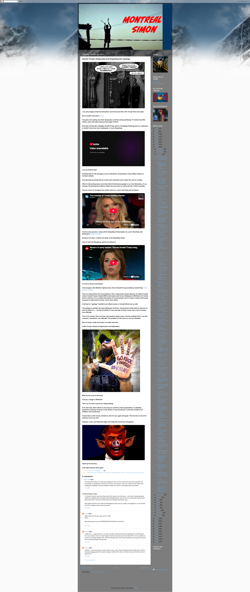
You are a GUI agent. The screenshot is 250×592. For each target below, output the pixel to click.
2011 (156, 529)
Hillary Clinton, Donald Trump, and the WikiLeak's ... (161, 284)
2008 (157, 536)
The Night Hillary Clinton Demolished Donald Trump (161, 277)
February (160, 512)
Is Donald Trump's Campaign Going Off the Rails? (162, 425)
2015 (157, 518)
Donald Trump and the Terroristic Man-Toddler (162, 451)
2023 (157, 129)
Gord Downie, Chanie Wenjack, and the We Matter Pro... (161, 247)
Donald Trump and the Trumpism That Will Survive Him (162, 362)
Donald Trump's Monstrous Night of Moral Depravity (161, 489)
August (159, 497)
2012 (157, 526)
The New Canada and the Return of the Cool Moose (161, 173)
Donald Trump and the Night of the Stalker (162, 380)
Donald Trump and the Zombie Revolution (162, 187)
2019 (157, 139)
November (160, 151)
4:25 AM (87, 526)
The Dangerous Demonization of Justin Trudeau (162, 226)
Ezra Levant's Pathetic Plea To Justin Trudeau (162, 290)
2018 (157, 142)
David (86, 513)
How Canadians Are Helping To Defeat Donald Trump (161, 342)
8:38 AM (87, 556)
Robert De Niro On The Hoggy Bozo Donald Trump (162, 401)
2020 (157, 136)
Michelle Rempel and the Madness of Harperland (161, 440)
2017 (157, 144)
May (158, 505)
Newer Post (87, 568)
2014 (157, 521)
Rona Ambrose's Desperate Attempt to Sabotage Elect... (161, 459)
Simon (86, 531)
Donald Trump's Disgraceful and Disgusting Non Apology (161, 409)
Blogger (136, 588)
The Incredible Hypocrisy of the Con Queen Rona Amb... (162, 335)
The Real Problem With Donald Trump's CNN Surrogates (162, 303)
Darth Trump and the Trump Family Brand (161, 296)
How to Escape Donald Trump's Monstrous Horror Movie (162, 322)
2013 (157, 523)
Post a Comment (90, 560)
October (159, 154)
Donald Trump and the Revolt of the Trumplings (162, 309)
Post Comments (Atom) (98, 572)
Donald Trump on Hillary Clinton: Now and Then (161, 374)
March (159, 510)
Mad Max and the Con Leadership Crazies (162, 446)
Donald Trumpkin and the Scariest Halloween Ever (162, 158)
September (160, 494)
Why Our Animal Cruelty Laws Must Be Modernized (161, 432)
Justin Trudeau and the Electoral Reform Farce (161, 255)
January (159, 515)
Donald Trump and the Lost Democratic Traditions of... (162, 262)
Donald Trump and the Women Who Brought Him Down (162, 220)
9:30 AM (87, 508)
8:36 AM (87, 542)
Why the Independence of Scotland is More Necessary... (161, 165)
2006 (157, 541)
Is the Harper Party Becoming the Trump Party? (162, 212)
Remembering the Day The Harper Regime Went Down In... (162, 269)
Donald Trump (91, 472)
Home (115, 568)
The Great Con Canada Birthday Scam (161, 315)
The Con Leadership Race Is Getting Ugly (161, 482)
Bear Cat (87, 479)
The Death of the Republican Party (114, 472)
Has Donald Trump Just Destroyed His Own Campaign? (161, 417)
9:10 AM (87, 488)
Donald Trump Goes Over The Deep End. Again (161, 467)
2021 (157, 134)
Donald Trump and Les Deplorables (162, 206)
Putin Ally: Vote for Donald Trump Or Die (161, 356)
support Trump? (95, 234)
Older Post (144, 568)
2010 (157, 531)
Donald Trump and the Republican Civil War (162, 369)
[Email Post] (104, 470)
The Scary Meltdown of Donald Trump (161, 328)
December (160, 149)
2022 (157, 131)
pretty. (102, 116)
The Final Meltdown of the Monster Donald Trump (162, 349)
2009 (157, 534)
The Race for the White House (134, 472)
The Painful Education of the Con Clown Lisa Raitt (162, 394)
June (158, 502)
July (158, 500)
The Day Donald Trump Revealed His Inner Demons (161, 201)
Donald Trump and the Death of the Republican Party (162, 387)
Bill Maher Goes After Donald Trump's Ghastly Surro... (162, 474)
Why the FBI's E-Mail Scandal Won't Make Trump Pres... (161, 181)
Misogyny (99, 472)
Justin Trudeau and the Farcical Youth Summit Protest (162, 194)
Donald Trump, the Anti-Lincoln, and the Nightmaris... (162, 233)
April (158, 507)
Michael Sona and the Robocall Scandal (161, 239)
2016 (157, 147)
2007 (157, 539)
